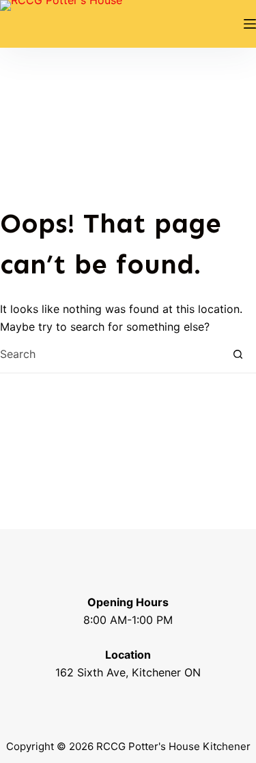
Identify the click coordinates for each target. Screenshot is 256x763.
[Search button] (238, 354)
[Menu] (250, 24)
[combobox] (110, 354)
